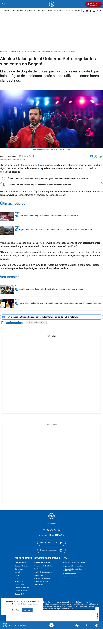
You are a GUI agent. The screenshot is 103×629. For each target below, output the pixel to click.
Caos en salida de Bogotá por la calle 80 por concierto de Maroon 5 (48, 216)
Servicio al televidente (42, 563)
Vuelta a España (78, 11)
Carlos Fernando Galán (32, 165)
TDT (36, 569)
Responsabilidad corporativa (73, 566)
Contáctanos (38, 575)
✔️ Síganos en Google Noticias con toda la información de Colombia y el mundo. (44, 317)
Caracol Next (19, 594)
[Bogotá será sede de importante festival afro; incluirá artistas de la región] (7, 289)
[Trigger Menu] (3, 4)
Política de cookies (69, 574)
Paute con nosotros (41, 581)
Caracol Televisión (21, 566)
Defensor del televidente (43, 566)
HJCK (17, 575)
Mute (77, 625)
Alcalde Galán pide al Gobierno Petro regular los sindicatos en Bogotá (51, 51)
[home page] (51, 4)
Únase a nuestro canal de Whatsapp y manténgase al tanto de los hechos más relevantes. (48, 178)
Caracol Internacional (22, 588)
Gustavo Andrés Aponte (37, 11)
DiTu (16, 578)
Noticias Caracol (21, 563)
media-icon (51, 625)
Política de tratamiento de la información (72, 570)
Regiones (13, 51)
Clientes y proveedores (42, 578)
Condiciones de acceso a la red (74, 563)
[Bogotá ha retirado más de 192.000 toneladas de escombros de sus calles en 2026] (7, 230)
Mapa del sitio (39, 584)
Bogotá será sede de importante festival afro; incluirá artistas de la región (51, 289)
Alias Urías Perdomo (19, 11)
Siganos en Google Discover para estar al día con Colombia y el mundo (39, 185)
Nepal (67, 11)
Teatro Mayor (19, 584)
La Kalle (17, 572)
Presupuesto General (55, 11)
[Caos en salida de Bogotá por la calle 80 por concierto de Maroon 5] (7, 216)
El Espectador (19, 581)
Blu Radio (3, 51)
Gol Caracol (19, 569)
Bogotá (21, 51)
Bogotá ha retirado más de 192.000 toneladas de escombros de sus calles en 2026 (55, 230)
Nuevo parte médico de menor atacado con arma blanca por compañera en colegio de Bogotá (60, 303)
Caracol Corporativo (22, 591)
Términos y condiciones (71, 577)
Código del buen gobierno (43, 572)
